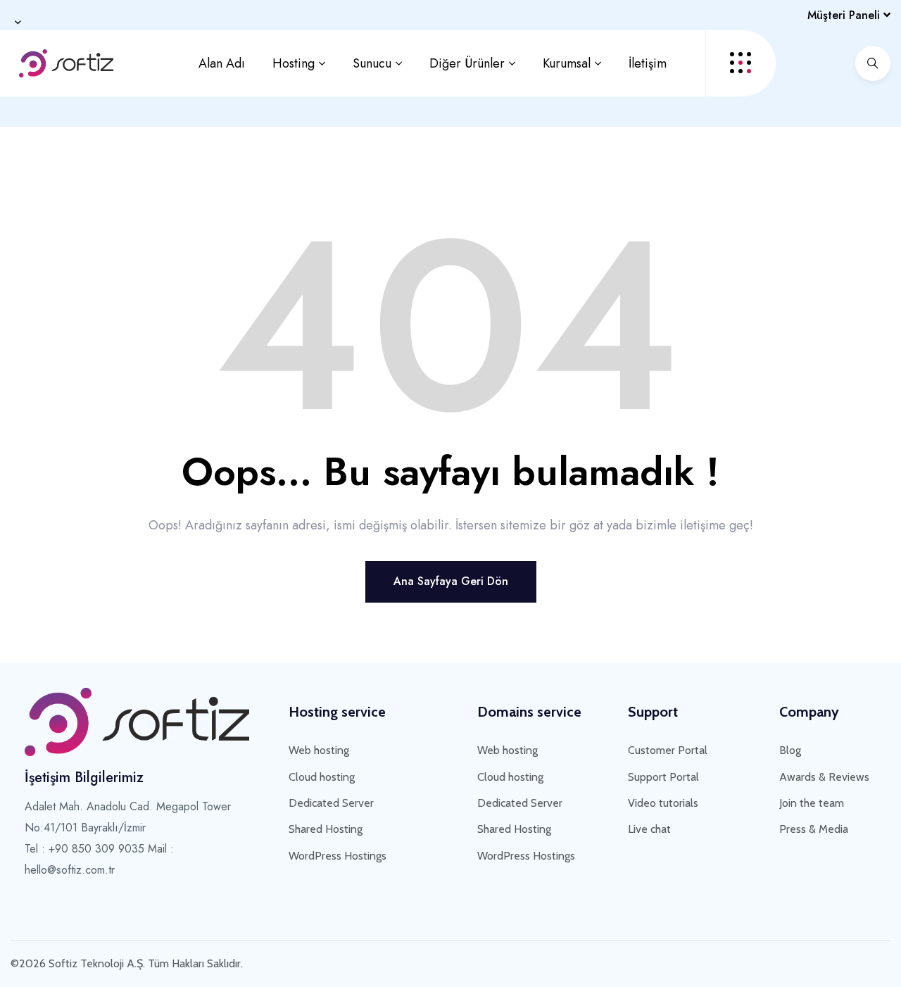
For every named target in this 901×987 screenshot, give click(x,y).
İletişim (648, 63)
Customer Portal (667, 750)
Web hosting (319, 750)
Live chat (649, 829)
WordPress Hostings (337, 855)
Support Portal (663, 777)
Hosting (293, 63)
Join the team (811, 803)
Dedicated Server (331, 803)
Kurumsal (567, 63)
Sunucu (372, 63)
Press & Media (813, 829)
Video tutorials (663, 803)
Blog (790, 750)
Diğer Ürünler (467, 63)
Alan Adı (222, 63)
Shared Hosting (326, 829)
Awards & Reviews (824, 777)
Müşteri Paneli (845, 15)
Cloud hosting (322, 777)
